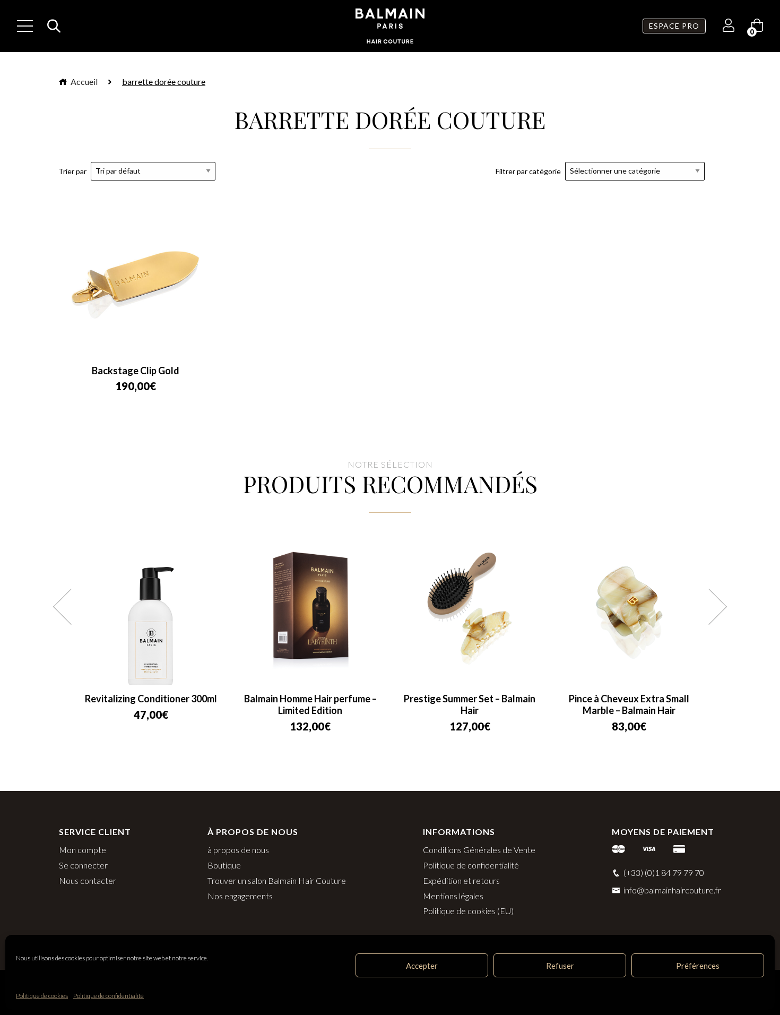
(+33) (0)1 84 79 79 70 (663, 872)
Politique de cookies (42, 996)
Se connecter (83, 865)
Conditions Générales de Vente (479, 850)
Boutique (224, 865)
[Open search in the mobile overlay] (51, 26)
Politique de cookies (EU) (468, 911)
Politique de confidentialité (108, 996)
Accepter (422, 965)
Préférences (698, 965)
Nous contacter (87, 880)
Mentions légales (453, 896)
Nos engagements (240, 896)
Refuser (560, 965)
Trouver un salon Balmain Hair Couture (276, 880)
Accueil (83, 81)
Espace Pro (674, 25)
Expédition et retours (461, 880)
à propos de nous (238, 850)
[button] (71, 607)
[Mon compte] (728, 27)
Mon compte (82, 850)
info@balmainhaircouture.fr (672, 890)
